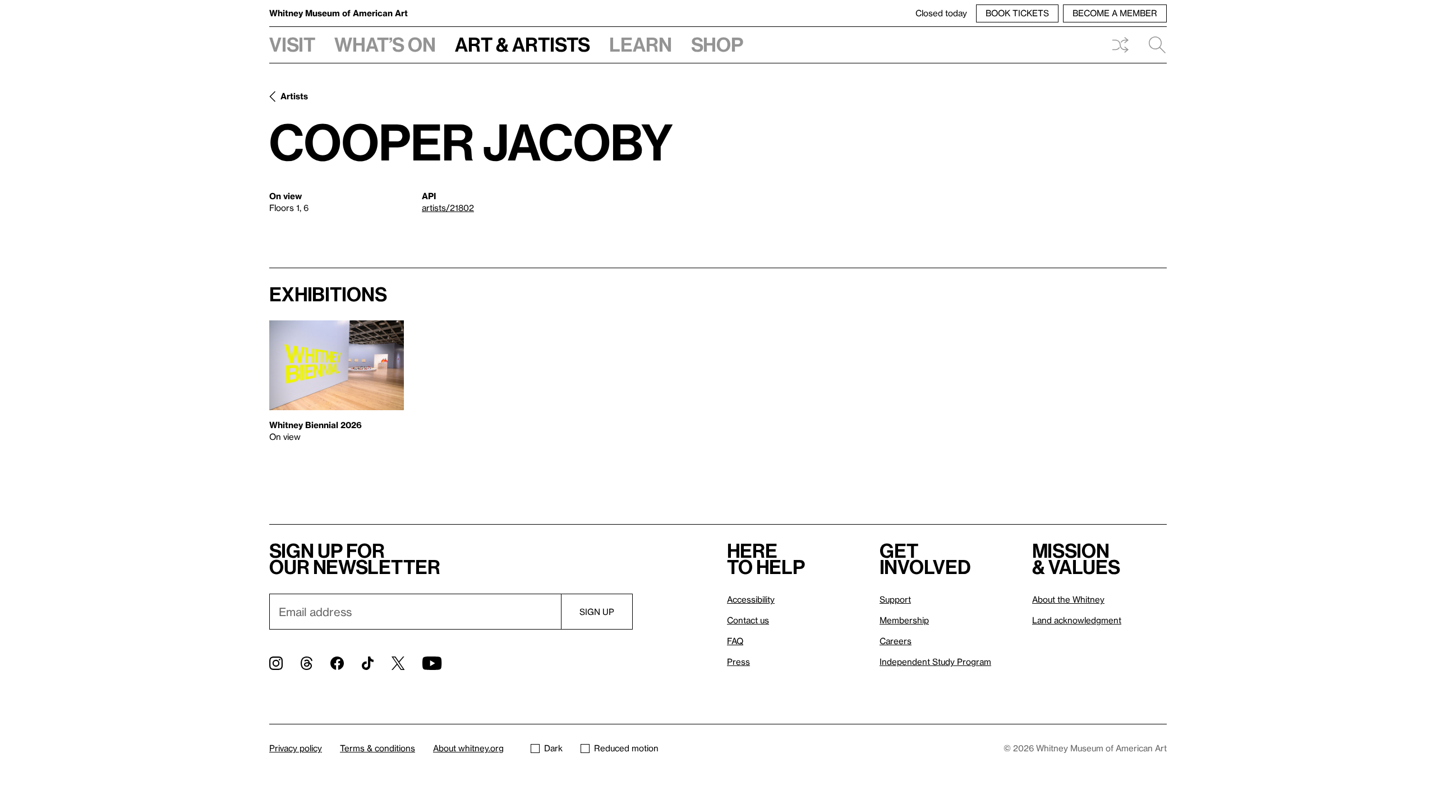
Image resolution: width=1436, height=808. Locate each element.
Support (895, 599)
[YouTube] (431, 663)
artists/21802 (448, 208)
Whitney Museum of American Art (338, 13)
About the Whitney (1068, 599)
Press (738, 661)
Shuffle (1120, 45)
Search (1153, 45)
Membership (904, 620)
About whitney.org (468, 748)
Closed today (941, 13)
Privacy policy (295, 748)
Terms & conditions (377, 748)
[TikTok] (368, 663)
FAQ (735, 641)
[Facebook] (337, 663)
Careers (896, 641)
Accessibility (751, 599)
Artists (294, 96)
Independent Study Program (935, 661)
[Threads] (306, 663)
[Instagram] (276, 663)
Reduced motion (626, 748)
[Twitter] (398, 663)
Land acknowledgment (1076, 620)
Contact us (748, 620)
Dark (553, 748)
